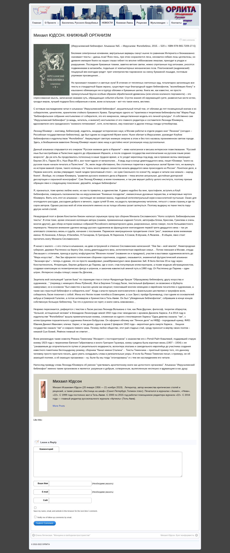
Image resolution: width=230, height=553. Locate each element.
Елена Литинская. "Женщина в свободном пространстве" (63, 535)
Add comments (189, 40)
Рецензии (142, 23)
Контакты (176, 23)
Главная (36, 23)
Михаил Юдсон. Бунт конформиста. (177, 535)
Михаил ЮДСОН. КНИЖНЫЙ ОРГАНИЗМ (72, 35)
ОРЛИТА (46, 544)
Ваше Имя (43, 483)
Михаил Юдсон (67, 381)
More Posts (59, 405)
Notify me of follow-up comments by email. (54, 517)
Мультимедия (158, 23)
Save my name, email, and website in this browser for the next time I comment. (65, 511)
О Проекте (50, 23)
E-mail (45, 492)
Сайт (45, 500)
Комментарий (46, 449)
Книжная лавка (124, 23)
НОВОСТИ (107, 23)
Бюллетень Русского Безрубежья (80, 23)
